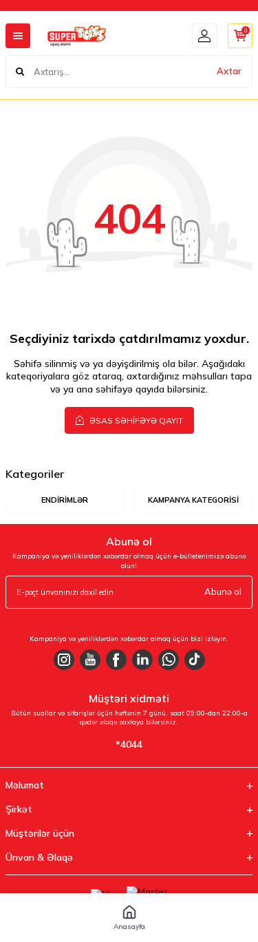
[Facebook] (116, 659)
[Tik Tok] (194, 659)
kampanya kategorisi (193, 500)
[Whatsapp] (168, 659)
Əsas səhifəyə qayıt (135, 420)
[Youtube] (90, 659)
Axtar (229, 70)
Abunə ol (222, 591)
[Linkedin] (142, 659)
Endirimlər (64, 500)
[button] (129, 917)
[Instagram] (64, 659)
